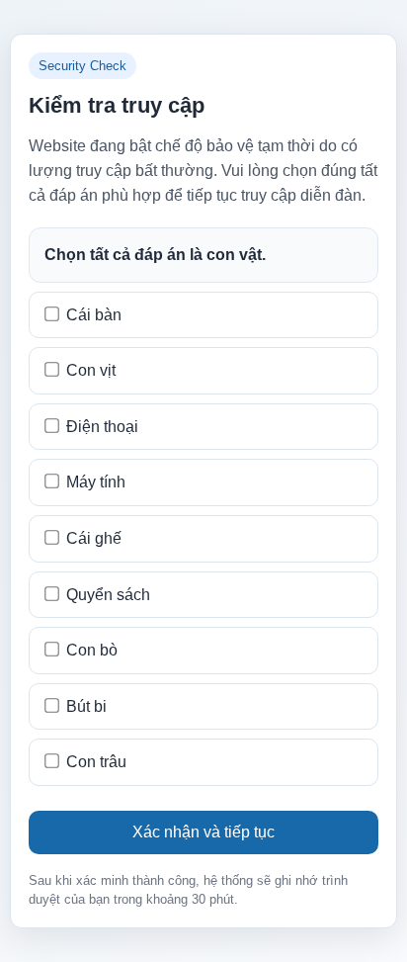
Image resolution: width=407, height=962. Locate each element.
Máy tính (95, 482)
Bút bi (86, 706)
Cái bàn (94, 314)
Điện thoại (102, 426)
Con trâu (96, 761)
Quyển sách (108, 594)
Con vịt (91, 370)
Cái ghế (94, 538)
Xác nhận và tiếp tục (203, 832)
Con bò (92, 650)
